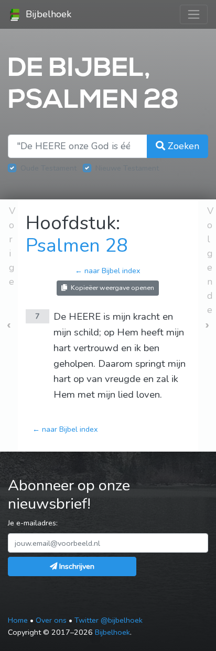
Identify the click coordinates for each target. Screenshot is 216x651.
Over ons (51, 620)
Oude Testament (48, 168)
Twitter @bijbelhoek (108, 620)
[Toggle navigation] (194, 14)
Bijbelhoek (47, 14)
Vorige (12, 246)
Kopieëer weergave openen (111, 287)
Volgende (210, 260)
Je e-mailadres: (33, 523)
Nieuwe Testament (127, 168)
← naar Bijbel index (108, 270)
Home (18, 620)
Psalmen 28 (77, 246)
